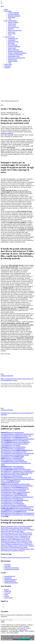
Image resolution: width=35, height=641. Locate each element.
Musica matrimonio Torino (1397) (17, 544)
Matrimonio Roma (19, 463)
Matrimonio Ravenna (12, 455)
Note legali (7, 566)
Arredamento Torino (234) (14, 537)
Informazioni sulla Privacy (11, 567)
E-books (6, 596)
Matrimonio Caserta (12, 448)
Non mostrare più (25, 639)
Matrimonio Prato (19, 506)
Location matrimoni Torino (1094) (17, 528)
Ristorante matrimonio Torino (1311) (11, 526)
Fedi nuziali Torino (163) (11, 541)
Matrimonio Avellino (13, 447)
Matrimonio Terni (25, 510)
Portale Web (7, 591)
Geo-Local (7, 593)
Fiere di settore (8, 597)
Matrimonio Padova (10, 513)
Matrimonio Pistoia (8, 506)
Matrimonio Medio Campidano (14, 492)
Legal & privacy (23, 629)
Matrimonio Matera (16, 440)
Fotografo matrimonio (7, 133)
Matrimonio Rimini (9, 456)
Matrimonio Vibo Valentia (12, 445)
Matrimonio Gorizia (10, 458)
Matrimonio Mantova (20, 473)
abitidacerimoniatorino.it (11, 582)
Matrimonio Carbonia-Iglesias (13, 489)
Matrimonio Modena (11, 453)
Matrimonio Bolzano (18, 508)
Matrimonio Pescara (21, 439)
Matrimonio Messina (21, 497)
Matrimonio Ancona (15, 477)
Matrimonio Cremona (21, 471)
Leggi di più (16, 639)
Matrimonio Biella (22, 434)
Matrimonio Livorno (11, 503)
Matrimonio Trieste (12, 460)
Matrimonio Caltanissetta (13, 495)
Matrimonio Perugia (14, 510)
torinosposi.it (8, 578)
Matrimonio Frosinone (14, 461)
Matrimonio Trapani (11, 500)
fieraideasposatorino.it (10, 579)
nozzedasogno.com (9, 576)
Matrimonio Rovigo (22, 513)
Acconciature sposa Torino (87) (13, 533)
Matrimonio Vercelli (10, 437)
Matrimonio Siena (29, 506)
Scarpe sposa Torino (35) (18, 534)
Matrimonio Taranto (9, 487)
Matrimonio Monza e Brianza (13, 474)
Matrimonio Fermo (10, 479)
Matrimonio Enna (10, 497)
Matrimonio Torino (11, 432)
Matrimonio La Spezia (11, 468)
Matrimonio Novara (10, 435)
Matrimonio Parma (22, 453)
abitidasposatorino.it (10, 581)
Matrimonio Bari (9, 484)
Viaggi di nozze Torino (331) (12, 549)
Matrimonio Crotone (11, 444)
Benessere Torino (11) (14, 536)
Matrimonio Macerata (21, 479)
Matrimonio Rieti (9, 463)
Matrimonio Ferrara (11, 452)
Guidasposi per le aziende (11, 569)
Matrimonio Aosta (10, 511)
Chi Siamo (7, 564)
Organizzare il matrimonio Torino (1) (14, 550)
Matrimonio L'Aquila (10, 439)
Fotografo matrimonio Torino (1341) (14, 542)
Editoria (6, 589)
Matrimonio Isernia (13, 482)
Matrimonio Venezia (10, 514)
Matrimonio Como (10, 471)
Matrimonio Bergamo (18, 469)
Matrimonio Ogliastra (11, 494)
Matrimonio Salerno (10, 450)
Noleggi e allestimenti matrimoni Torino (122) (17, 544)
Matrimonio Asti (12, 434)
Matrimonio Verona (21, 514)
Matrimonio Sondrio (9, 476)
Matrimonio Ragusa (11, 498)
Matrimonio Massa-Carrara (11, 505)
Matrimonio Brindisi (9, 485)
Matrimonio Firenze (10, 502)
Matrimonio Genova (11, 466)
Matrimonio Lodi (9, 473)
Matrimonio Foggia (20, 485)
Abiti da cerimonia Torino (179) (20, 529)
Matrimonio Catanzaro (17, 442)
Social (6, 594)
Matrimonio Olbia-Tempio (11, 490)
